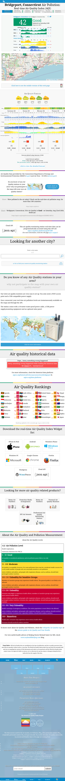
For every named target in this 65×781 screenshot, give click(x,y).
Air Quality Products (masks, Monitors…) (31, 707)
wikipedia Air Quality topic (52, 628)
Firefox (51, 455)
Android (33, 442)
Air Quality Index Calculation (31, 703)
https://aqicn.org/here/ (32, 206)
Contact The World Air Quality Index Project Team (31, 681)
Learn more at (52, 187)
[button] (24, 55)
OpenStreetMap (53, 79)
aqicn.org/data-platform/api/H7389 (40, 231)
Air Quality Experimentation (31, 692)
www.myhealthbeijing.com (30, 637)
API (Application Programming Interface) (31, 709)
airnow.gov (52, 176)
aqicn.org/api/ (53, 232)
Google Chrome (32, 455)
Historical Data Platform (31, 710)
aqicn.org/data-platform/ (32, 377)
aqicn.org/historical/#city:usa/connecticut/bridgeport (32, 375)
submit (48, 769)
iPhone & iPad (14, 442)
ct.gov (28, 176)
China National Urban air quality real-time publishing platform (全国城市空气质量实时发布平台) (32, 750)
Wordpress (23, 470)
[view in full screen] (50, 17)
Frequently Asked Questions (31, 698)
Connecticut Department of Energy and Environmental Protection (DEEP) (32, 745)
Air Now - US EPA (32, 747)
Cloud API (42, 469)
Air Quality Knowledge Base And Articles (31, 691)
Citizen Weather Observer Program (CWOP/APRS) (32, 743)
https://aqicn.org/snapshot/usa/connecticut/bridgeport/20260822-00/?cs (32, 215)
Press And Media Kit (31, 683)
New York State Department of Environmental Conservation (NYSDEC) (32, 748)
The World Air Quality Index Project (32, 715)
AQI (22, 17)
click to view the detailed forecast (32, 166)
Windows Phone (51, 442)
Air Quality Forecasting (31, 705)
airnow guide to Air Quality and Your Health (34, 630)
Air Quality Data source (31, 702)
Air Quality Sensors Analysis (31, 694)
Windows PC (13, 455)
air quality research (31, 687)
